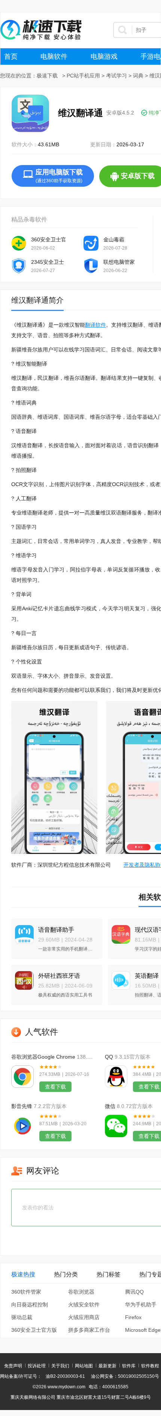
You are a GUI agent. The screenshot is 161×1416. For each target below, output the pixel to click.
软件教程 (150, 1365)
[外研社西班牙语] (22, 977)
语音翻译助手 (56, 930)
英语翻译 (147, 976)
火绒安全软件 (84, 1304)
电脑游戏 (104, 56)
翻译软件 (95, 325)
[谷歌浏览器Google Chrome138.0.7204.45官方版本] (22, 1076)
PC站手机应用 (83, 76)
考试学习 (116, 76)
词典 (138, 76)
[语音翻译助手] (22, 931)
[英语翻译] (119, 977)
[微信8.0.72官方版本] (116, 1126)
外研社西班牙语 (59, 976)
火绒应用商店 (84, 1317)
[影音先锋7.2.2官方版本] (22, 1126)
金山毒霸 (113, 239)
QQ (109, 1057)
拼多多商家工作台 (89, 1330)
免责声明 (13, 1365)
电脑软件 (53, 56)
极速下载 (47, 76)
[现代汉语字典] (119, 931)
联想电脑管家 (119, 262)
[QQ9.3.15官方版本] (116, 1076)
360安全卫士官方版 (48, 239)
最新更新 (107, 1365)
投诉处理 (37, 1365)
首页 (11, 56)
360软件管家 (26, 1292)
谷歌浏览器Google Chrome (43, 1057)
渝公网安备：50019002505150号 (125, 1376)
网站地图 (84, 1365)
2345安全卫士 (47, 262)
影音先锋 (21, 1106)
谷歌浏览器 (81, 1292)
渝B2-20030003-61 (65, 1376)
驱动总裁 (21, 1317)
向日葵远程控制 (29, 1304)
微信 (110, 1106)
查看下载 (55, 1087)
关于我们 (60, 1365)
